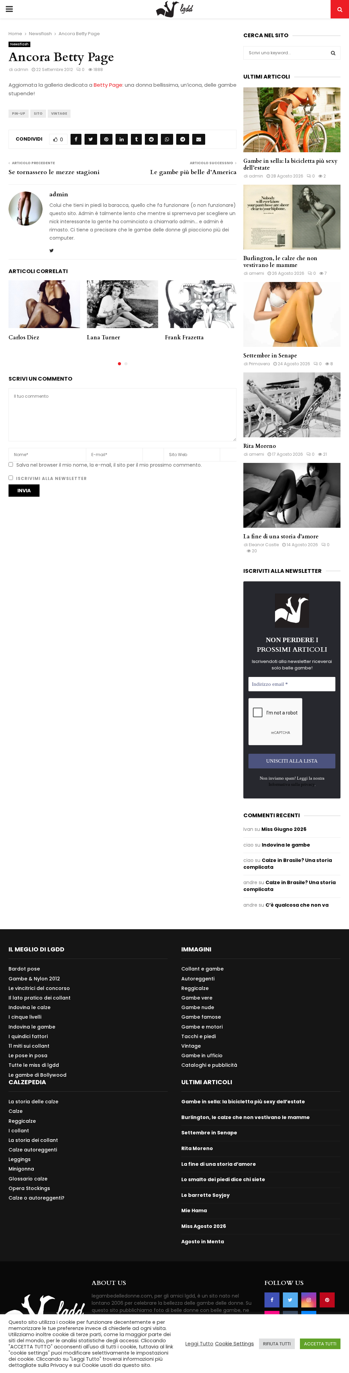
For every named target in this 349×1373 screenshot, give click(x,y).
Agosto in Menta (202, 1241)
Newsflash (19, 44)
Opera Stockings (29, 1188)
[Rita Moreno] (291, 404)
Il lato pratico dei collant (40, 997)
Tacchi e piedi (198, 1036)
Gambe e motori (202, 1026)
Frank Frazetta (184, 337)
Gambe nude (197, 1007)
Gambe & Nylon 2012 (34, 978)
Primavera (259, 364)
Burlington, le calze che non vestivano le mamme (280, 262)
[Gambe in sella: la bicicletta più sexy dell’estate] (291, 119)
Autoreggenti (197, 978)
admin (21, 69)
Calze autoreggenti (33, 1149)
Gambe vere (196, 997)
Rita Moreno (259, 446)
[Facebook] (271, 1299)
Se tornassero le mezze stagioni (54, 172)
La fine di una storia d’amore (281, 536)
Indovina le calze (29, 1007)
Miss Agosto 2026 (203, 1226)
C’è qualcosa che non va (297, 905)
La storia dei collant (33, 1140)
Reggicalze (195, 988)
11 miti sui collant (29, 1046)
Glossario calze (28, 1178)
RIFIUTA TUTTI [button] (277, 1344)
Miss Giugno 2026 (283, 829)
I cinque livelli (25, 1017)
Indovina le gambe (286, 844)
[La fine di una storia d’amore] (291, 495)
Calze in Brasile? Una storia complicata (287, 863)
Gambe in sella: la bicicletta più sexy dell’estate (290, 164)
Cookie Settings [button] (234, 1344)
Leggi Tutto (199, 1344)
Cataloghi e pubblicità (209, 1065)
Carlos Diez (24, 337)
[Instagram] (308, 1299)
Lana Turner (103, 337)
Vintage (59, 113)
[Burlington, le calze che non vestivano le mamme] (291, 217)
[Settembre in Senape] (291, 314)
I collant (19, 1130)
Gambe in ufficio (202, 1055)
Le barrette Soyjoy (205, 1195)
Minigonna (21, 1168)
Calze (15, 1111)
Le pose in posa (28, 1055)
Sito (38, 113)
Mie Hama (194, 1210)
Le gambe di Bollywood (37, 1075)
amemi (256, 273)
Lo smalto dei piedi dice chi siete (223, 1179)
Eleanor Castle (264, 545)
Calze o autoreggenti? (36, 1197)
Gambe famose (201, 1017)
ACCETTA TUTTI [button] (320, 1344)
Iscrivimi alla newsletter (51, 478)
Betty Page (108, 84)
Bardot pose (24, 969)
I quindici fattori (28, 1036)
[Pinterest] (327, 1299)
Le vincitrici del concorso (39, 988)
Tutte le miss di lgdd (34, 1065)
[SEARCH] (333, 53)
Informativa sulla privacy (292, 784)
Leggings (20, 1159)
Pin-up (18, 113)
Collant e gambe (202, 969)
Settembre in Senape (270, 355)
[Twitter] (290, 1299)
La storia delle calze (33, 1102)
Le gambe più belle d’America (193, 172)
